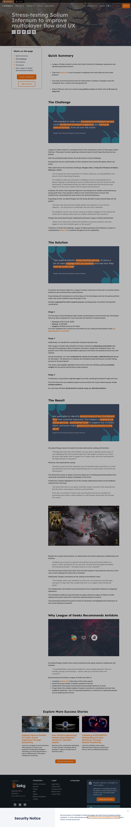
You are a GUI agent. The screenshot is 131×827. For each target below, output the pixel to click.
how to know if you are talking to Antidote (104, 817)
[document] (65, 413)
